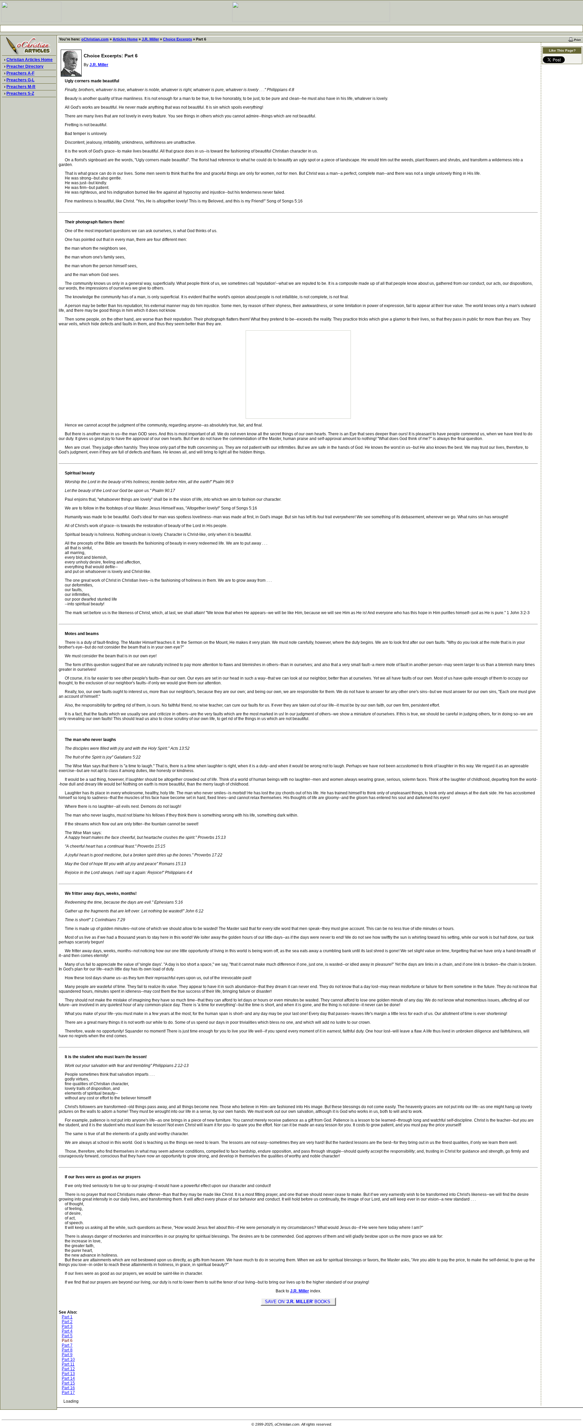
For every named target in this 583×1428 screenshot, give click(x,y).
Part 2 (67, 1321)
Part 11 (68, 1364)
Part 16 (68, 1387)
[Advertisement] (291, 28)
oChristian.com (95, 39)
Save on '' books (298, 1301)
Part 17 (68, 1392)
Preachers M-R (20, 86)
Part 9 (67, 1354)
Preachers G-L (20, 80)
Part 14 (68, 1378)
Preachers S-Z (20, 93)
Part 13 (68, 1373)
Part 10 (68, 1359)
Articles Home (125, 39)
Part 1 (67, 1317)
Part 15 (68, 1383)
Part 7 (67, 1345)
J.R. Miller (150, 39)
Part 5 (67, 1336)
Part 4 (67, 1331)
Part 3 (67, 1326)
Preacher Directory (25, 66)
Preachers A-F (20, 73)
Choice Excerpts (177, 39)
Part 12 (68, 1369)
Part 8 (67, 1350)
